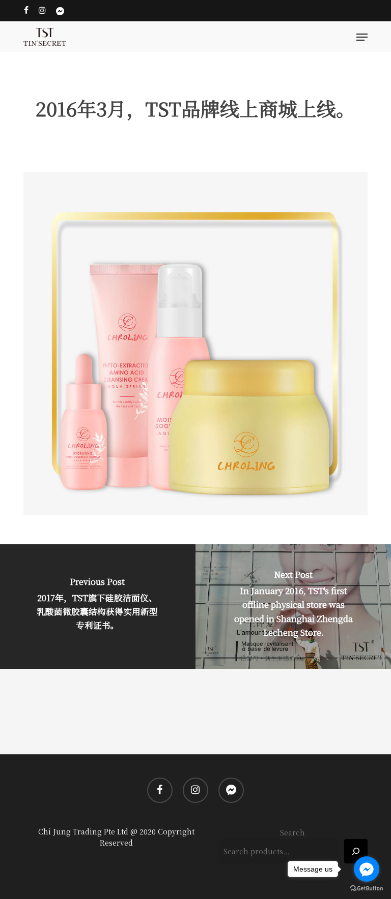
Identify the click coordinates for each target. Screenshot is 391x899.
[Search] (356, 851)
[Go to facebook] (366, 869)
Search (292, 832)
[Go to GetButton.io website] (366, 888)
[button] (362, 37)
